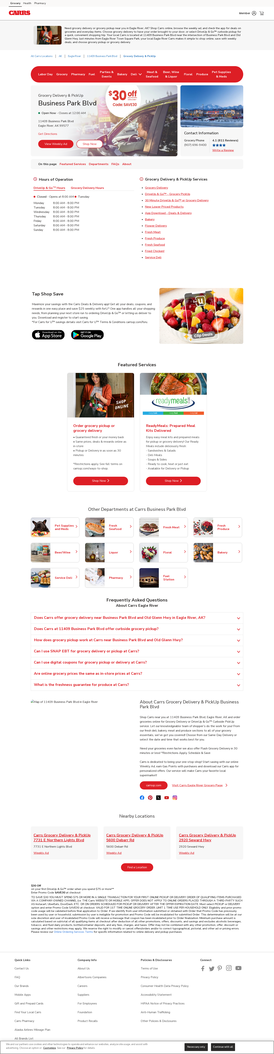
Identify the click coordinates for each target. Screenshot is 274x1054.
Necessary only (196, 1047)
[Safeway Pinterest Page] (220, 970)
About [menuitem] (126, 164)
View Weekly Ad (56, 144)
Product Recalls (88, 1021)
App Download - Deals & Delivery (168, 213)
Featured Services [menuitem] (73, 164)
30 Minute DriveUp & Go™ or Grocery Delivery (177, 200)
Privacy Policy (149, 977)
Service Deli (153, 257)
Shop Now (90, 144)
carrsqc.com (157, 785)
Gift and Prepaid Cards (29, 1003)
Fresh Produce (155, 238)
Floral (173, 552)
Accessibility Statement (156, 995)
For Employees (87, 1003)
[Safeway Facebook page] (203, 970)
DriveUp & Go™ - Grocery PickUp (167, 194)
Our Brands (22, 986)
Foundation (85, 1012)
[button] (248, 13)
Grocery (15, 3)
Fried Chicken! (154, 251)
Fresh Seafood (155, 245)
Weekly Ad (41, 853)
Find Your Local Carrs (28, 1012)
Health (27, 3)
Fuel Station (173, 577)
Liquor (119, 552)
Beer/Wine (65, 552)
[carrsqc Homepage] (19, 13)
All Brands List (24, 1038)
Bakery (150, 219)
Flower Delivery (156, 226)
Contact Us (22, 968)
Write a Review (223, 150)
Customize (49, 1048)
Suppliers (83, 995)
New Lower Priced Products (164, 207)
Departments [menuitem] (98, 164)
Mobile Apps (23, 995)
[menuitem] (45, 74)
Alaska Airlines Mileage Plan (32, 1030)
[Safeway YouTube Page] (238, 970)
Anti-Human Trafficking (155, 1012)
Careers (82, 986)
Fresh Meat (153, 232)
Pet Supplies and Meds (65, 527)
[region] (137, 1047)
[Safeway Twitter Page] (211, 970)
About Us (84, 968)
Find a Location (140, 867)
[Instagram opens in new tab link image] (229, 970)
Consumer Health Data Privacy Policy (165, 986)
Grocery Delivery (156, 188)
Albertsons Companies (92, 977)
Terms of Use (149, 968)
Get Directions (47, 134)
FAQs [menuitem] (115, 164)
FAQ (17, 977)
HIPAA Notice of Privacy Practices (163, 1003)
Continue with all (223, 1047)
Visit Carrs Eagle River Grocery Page (199, 786)
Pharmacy (40, 3)
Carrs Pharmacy (24, 1021)
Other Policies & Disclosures (159, 1021)
